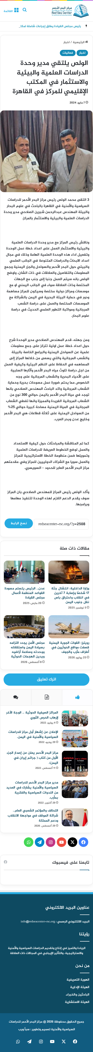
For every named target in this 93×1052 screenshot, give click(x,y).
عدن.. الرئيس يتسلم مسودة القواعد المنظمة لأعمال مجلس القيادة (25, 593)
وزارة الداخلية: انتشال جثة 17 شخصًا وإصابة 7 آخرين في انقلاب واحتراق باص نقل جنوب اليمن (70, 595)
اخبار (66, 42)
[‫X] (72, 842)
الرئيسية (79, 42)
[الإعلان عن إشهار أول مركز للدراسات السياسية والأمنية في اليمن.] (75, 738)
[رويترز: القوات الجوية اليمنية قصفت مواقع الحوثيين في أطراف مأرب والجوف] (68, 626)
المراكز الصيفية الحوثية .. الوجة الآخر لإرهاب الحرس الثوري (32, 715)
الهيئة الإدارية (79, 987)
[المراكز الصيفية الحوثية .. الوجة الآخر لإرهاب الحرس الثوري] (75, 718)
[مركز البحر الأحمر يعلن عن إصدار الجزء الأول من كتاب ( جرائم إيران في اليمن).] (75, 764)
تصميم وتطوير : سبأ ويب (34, 1029)
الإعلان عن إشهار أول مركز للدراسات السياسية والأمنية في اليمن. (33, 734)
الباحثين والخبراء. (77, 994)
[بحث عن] (24, 12)
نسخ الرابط (18, 523)
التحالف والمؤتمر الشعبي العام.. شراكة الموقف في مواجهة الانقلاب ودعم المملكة (33, 815)
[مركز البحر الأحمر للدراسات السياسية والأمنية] (70, 11)
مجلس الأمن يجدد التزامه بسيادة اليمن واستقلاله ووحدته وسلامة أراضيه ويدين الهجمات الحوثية (27, 649)
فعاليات (67, 53)
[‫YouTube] (61, 842)
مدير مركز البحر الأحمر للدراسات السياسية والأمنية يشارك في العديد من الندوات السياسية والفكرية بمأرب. (32, 790)
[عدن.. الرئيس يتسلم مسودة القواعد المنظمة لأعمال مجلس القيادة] (24, 572)
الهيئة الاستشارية (77, 1002)
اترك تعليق (46, 679)
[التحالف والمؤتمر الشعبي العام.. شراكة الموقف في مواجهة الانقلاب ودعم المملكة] (75, 817)
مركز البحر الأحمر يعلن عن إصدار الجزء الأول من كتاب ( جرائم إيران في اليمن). (32, 758)
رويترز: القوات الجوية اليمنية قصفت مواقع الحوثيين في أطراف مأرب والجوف (69, 647)
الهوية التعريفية (78, 980)
